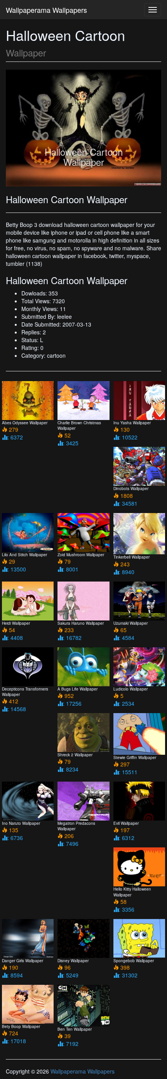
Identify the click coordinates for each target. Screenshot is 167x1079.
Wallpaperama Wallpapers (46, 10)
